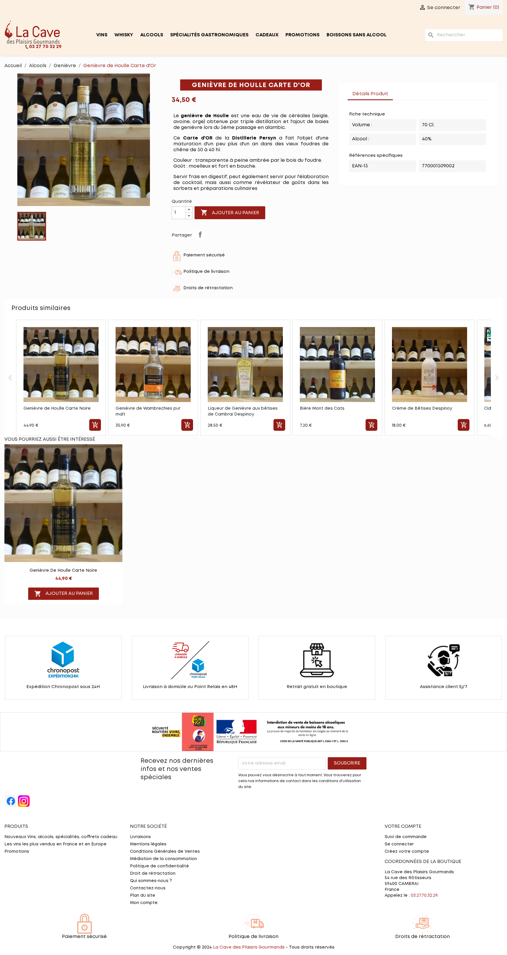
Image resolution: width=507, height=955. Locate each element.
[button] (10, 378)
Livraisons (140, 837)
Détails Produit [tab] (370, 94)
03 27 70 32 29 (45, 47)
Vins (101, 35)
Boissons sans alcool (356, 35)
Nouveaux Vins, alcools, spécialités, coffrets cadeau (60, 837)
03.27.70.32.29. (424, 895)
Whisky (123, 35)
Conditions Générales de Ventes (165, 851)
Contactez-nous (147, 888)
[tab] (398, 91)
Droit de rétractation (152, 873)
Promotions (302, 35)
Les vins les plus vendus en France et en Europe (55, 844)
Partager (200, 234)
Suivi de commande (406, 837)
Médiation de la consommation (163, 859)
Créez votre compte (407, 851)
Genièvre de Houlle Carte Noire (63, 570)
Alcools (151, 35)
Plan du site (142, 895)
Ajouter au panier (230, 212)
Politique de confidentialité (159, 866)
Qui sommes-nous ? (151, 881)
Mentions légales (148, 844)
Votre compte (403, 826)
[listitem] (61, 378)
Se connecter (399, 844)
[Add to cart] (95, 425)
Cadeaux (267, 35)
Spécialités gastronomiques (209, 35)
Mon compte (144, 903)
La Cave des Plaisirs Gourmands (249, 947)
